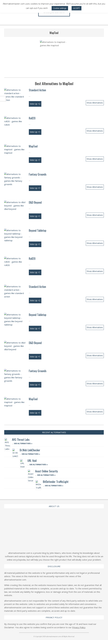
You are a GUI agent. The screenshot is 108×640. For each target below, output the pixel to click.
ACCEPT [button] (76, 8)
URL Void (32, 460)
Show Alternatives (95, 102)
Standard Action (37, 90)
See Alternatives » (23, 443)
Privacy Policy (78, 627)
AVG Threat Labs (21, 439)
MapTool (33, 146)
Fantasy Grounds (37, 174)
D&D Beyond (35, 202)
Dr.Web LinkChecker (30, 450)
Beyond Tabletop (37, 230)
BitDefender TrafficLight (55, 482)
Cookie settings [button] (59, 8)
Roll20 (32, 118)
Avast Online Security (46, 471)
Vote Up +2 (35, 104)
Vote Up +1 (35, 132)
